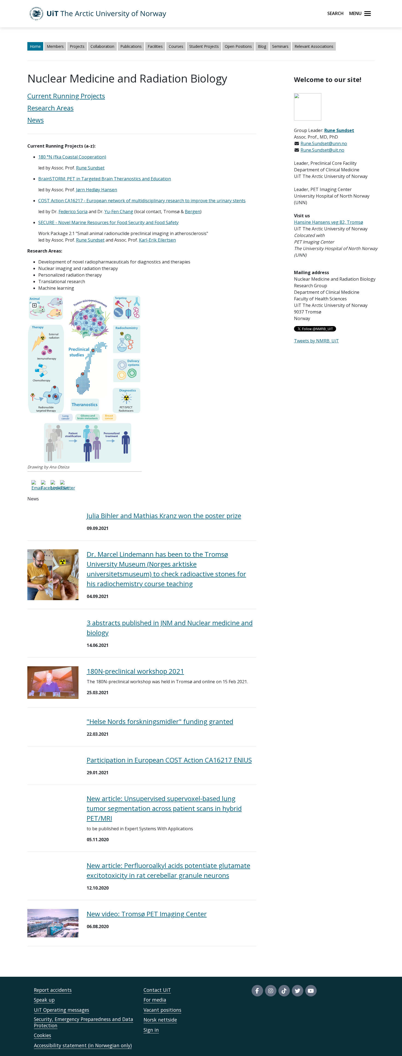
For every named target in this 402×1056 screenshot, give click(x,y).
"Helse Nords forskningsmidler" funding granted (160, 721)
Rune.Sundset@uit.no (322, 150)
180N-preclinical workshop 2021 (135, 671)
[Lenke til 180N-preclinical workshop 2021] (52, 682)
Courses (176, 46)
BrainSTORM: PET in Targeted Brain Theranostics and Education (104, 179)
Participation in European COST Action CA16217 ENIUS (169, 759)
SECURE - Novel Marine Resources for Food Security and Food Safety (108, 222)
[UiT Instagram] (270, 990)
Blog (262, 46)
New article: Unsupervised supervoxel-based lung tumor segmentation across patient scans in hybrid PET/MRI (164, 808)
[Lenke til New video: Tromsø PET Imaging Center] (52, 923)
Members (55, 46)
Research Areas (50, 107)
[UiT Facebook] (257, 990)
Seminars (280, 46)
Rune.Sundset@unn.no (324, 143)
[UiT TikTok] (284, 990)
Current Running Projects (66, 95)
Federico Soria (73, 212)
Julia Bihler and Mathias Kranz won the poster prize (164, 515)
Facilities (155, 46)
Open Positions (238, 46)
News (35, 119)
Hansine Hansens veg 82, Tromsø (328, 222)
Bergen (192, 212)
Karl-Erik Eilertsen (157, 240)
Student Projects (204, 46)
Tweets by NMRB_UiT (316, 341)
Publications (131, 46)
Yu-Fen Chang (118, 212)
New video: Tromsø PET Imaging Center (147, 913)
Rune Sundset (90, 240)
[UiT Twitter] (297, 990)
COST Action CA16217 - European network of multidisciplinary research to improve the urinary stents (142, 201)
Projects (77, 46)
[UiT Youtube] (311, 990)
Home (35, 46)
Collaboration (102, 46)
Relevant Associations (314, 46)
